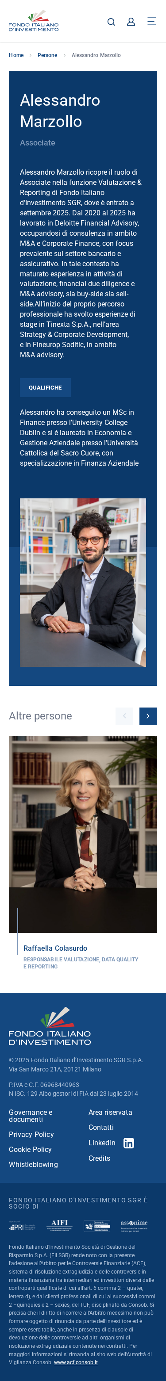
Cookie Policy (30, 1149)
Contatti (101, 1127)
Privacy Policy (31, 1134)
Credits (100, 1158)
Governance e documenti (30, 1116)
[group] (83, 853)
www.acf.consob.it (76, 1362)
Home (16, 55)
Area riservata (110, 1112)
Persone (48, 55)
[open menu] (152, 21)
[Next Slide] (148, 716)
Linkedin (102, 1143)
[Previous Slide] (124, 716)
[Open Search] (111, 21)
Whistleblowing (33, 1164)
